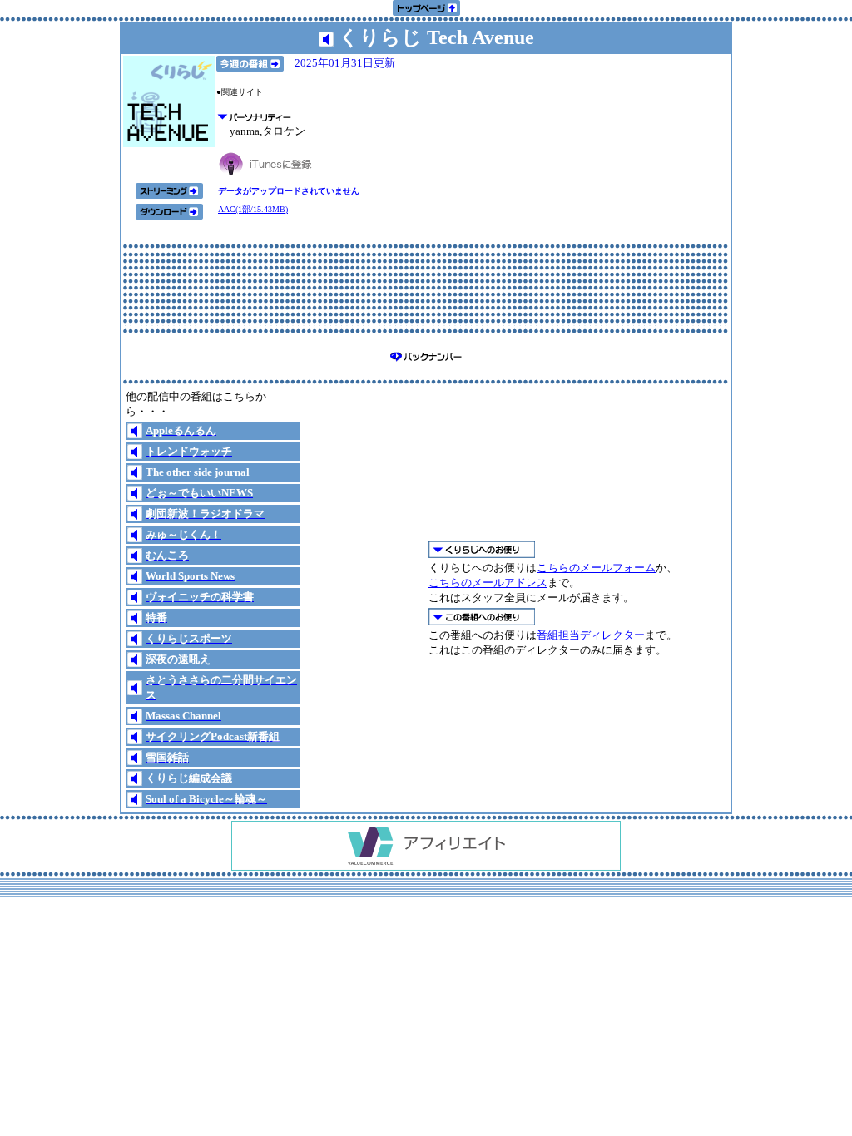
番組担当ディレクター (591, 635)
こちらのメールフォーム (596, 567)
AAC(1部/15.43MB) (253, 209)
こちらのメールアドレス (487, 582)
